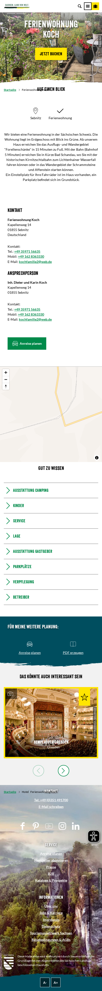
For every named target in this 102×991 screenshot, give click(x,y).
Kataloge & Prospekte (51, 880)
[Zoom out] (5, 379)
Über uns (51, 906)
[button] (51, 54)
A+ (56, 983)
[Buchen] (95, 6)
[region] (51, 414)
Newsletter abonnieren (51, 860)
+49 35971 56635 (27, 251)
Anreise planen (51, 854)
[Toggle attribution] (97, 458)
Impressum (51, 920)
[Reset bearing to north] (5, 386)
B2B (51, 874)
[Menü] (88, 6)
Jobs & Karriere (51, 913)
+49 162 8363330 (31, 256)
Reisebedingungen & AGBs (51, 940)
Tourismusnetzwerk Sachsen (51, 933)
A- (45, 983)
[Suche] (79, 6)
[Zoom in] (5, 372)
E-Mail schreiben (51, 807)
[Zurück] (38, 770)
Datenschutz (51, 926)
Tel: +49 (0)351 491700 (51, 800)
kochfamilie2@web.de (35, 262)
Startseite (10, 90)
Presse (51, 867)
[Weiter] (63, 770)
